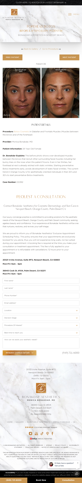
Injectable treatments (38, 422)
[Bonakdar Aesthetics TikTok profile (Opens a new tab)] (42, 433)
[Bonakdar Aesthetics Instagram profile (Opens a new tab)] (30, 433)
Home (10, 422)
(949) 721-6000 (13, 480)
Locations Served (32, 447)
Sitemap (49, 445)
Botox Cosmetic (21, 132)
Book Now (41, 480)
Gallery (20, 422)
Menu (76, 14)
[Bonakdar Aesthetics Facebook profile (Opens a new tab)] (52, 433)
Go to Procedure (50, 49)
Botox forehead (61, 422)
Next (69, 57)
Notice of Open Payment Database (55, 447)
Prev (12, 57)
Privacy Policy (60, 445)
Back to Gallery (30, 49)
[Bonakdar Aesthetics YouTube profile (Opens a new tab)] (36, 433)
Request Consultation (18, 353)
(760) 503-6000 (41, 411)
